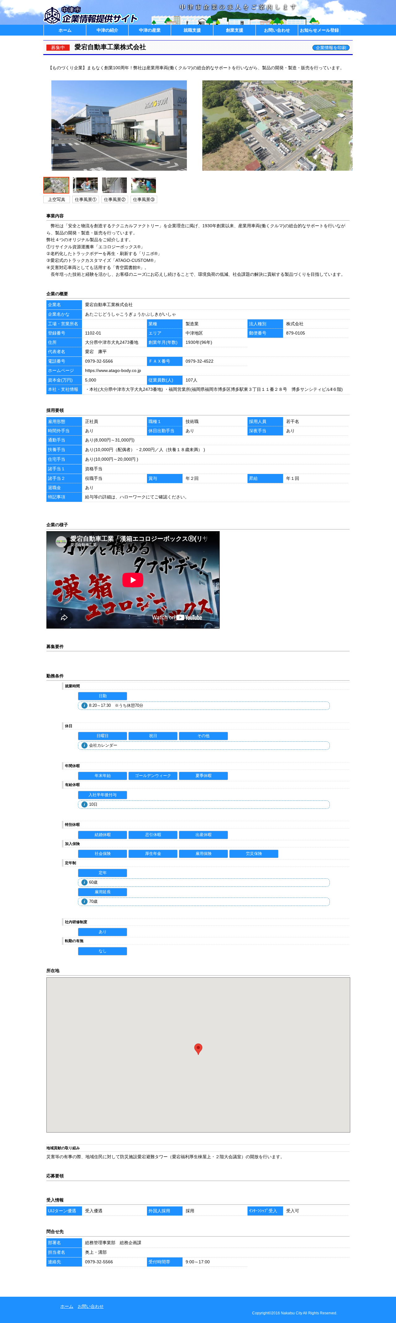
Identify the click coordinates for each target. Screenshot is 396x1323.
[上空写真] (278, 170)
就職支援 (192, 30)
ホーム (64, 30)
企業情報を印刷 (331, 47)
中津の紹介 (107, 30)
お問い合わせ (277, 30)
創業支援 (234, 30)
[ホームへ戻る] (91, 23)
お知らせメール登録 (319, 30)
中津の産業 (150, 30)
